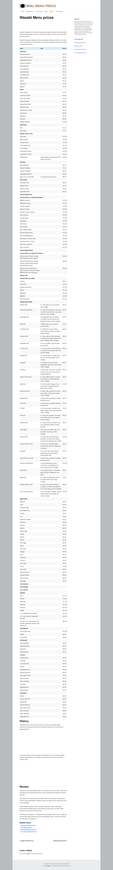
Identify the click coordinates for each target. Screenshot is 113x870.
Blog (46, 11)
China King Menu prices (28, 829)
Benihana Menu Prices (28, 825)
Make (48, 865)
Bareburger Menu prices (59, 840)
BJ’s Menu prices (26, 827)
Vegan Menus (29, 11)
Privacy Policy (59, 11)
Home (22, 11)
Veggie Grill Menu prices (27, 840)
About (51, 11)
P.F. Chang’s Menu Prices (29, 832)
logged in (29, 853)
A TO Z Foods (39, 11)
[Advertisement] (43, 26)
